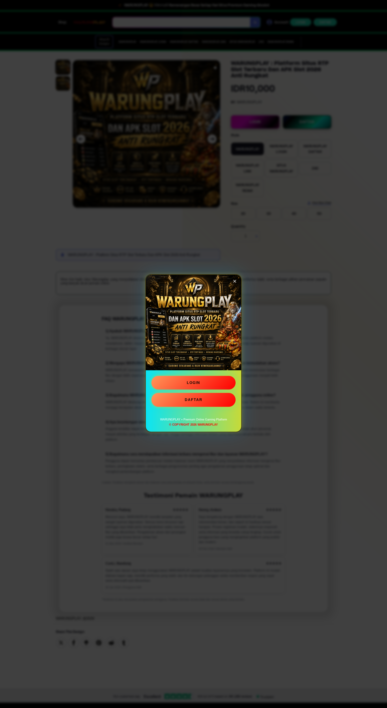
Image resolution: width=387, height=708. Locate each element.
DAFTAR (193, 400)
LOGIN (193, 383)
